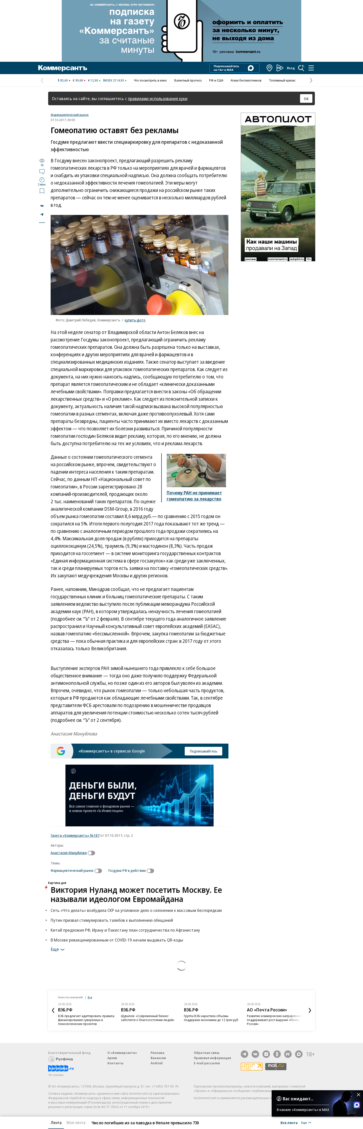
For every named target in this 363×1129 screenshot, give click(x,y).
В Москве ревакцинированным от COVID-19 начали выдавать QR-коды (117, 940)
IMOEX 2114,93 (113, 80)
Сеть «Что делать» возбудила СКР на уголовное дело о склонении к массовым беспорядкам (136, 910)
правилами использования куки (157, 98)
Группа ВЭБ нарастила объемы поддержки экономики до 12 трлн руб (211, 1018)
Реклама (157, 1052)
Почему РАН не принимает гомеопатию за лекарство (194, 496)
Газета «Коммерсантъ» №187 (75, 835)
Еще (55, 949)
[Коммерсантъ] (62, 67)
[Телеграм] (244, 1054)
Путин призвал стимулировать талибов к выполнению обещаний (112, 920)
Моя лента (75, 1122)
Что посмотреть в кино (150, 80)
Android (156, 1063)
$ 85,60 (63, 80)
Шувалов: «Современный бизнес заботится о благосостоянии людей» (147, 1018)
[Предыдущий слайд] (53, 1010)
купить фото (135, 319)
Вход (291, 68)
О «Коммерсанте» (122, 1052)
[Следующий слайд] (310, 1010)
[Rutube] (288, 1054)
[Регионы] (269, 68)
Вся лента (289, 1122)
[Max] (298, 1054)
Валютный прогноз (188, 80)
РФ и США (216, 80)
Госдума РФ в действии (127, 870)
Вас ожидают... (298, 1099)
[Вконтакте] (255, 1054)
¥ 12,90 (93, 80)
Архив (112, 1058)
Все (90, 997)
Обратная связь (207, 1052)
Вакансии (158, 1058)
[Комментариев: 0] (42, 171)
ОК (306, 98)
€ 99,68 (78, 80)
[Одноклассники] (277, 1054)
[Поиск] (301, 68)
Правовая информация (212, 1058)
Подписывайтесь (203, 751)
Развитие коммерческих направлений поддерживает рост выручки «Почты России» (274, 1020)
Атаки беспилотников (246, 80)
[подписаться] (93, 853)
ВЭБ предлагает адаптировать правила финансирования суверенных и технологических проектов (86, 1020)
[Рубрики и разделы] (311, 68)
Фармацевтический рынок (70, 114)
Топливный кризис (282, 80)
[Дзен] (266, 1054)
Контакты (115, 1063)
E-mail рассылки (207, 1063)
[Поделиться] (42, 205)
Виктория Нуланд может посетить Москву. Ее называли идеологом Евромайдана (136, 894)
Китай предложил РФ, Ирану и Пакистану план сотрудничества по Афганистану (125, 930)
